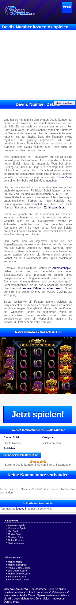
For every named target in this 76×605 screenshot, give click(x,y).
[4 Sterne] (41, 461)
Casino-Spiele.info (16, 589)
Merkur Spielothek (17, 564)
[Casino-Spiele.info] (19, 10)
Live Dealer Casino (17, 570)
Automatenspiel (61, 268)
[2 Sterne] (34, 461)
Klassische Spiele (17, 528)
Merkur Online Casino (19, 573)
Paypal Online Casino (19, 567)
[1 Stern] (31, 461)
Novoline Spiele (16, 537)
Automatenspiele (16, 525)
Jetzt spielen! (64, 103)
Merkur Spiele (15, 534)
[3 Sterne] (38, 461)
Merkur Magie (15, 561)
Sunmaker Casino (17, 576)
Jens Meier (42, 598)
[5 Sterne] (44, 461)
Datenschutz (11, 601)
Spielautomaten (51, 443)
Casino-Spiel (64, 177)
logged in (21, 508)
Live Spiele (13, 531)
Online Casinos (16, 540)
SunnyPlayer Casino (18, 579)
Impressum (58, 598)
